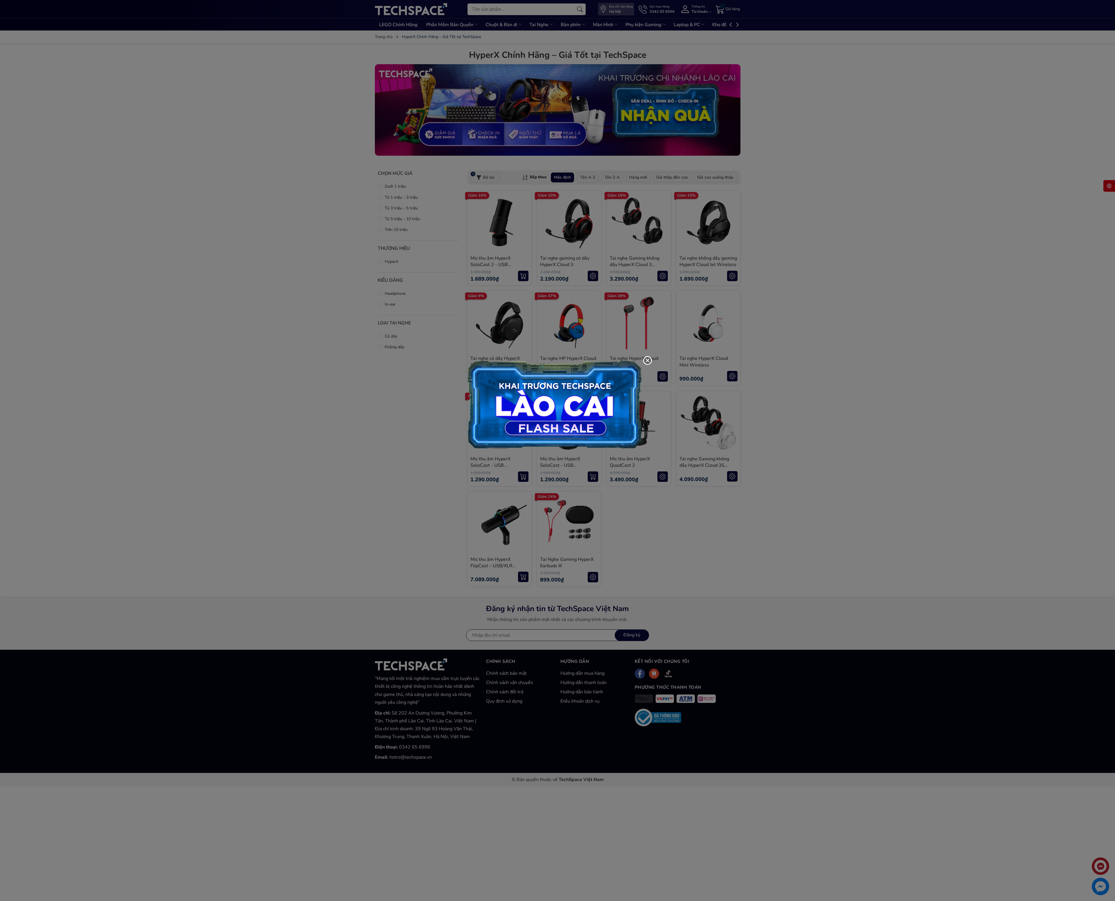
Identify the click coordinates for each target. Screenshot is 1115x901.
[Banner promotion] (554, 404)
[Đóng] (647, 360)
